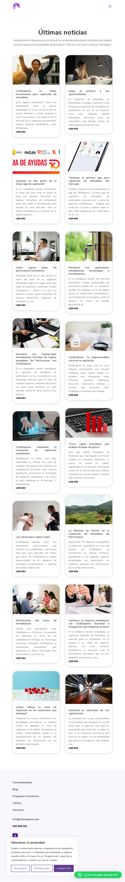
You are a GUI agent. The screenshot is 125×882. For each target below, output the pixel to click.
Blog (15, 789)
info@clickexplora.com (26, 819)
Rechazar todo (41, 868)
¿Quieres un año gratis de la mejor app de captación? (36, 182)
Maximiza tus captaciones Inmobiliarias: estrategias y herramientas (89, 271)
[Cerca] (75, 840)
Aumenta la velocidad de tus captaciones (89, 712)
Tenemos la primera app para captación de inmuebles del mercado (89, 181)
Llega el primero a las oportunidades (89, 92)
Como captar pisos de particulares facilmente (36, 269)
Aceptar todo (64, 868)
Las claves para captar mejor (33, 537)
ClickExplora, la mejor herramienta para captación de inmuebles (36, 94)
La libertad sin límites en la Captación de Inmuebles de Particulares (89, 534)
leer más (21, 131)
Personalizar (20, 868)
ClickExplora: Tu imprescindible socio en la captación (89, 358)
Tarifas (17, 803)
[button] (98, 875)
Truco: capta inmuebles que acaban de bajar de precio (89, 445)
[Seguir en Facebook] (15, 836)
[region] (42, 856)
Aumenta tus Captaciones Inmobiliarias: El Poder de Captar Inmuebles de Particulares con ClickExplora (36, 358)
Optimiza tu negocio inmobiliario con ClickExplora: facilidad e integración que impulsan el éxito (89, 623)
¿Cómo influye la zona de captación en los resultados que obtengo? (36, 710)
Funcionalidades (22, 782)
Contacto (18, 810)
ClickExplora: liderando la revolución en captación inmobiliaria (36, 450)
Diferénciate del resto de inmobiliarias (36, 622)
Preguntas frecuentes (26, 796)
